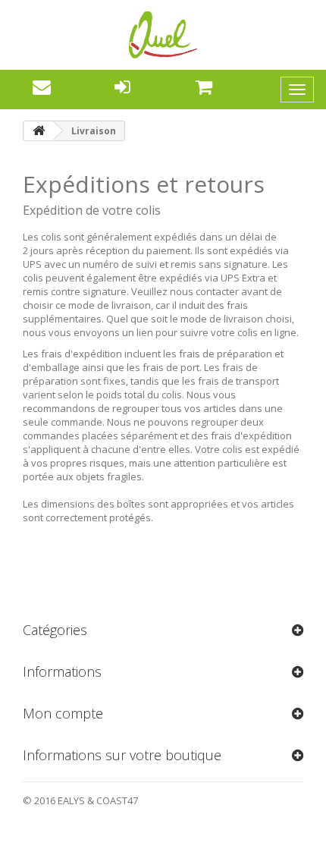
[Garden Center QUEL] (163, 34)
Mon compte (63, 713)
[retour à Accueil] (38, 130)
